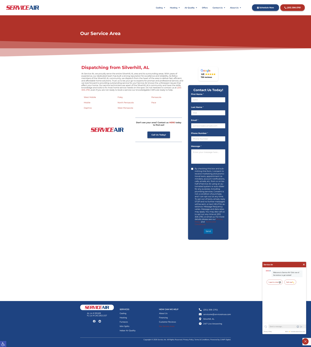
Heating (173, 7)
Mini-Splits (124, 326)
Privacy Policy (188, 339)
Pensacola (156, 97)
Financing (163, 317)
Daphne (88, 108)
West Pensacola (125, 108)
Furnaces (124, 322)
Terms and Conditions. (205, 223)
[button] (208, 74)
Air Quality (190, 7)
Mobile (87, 102)
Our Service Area (166, 326)
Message (196, 146)
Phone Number (199, 133)
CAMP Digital (225, 339)
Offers (205, 7)
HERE (172, 122)
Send (208, 231)
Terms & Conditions (201, 339)
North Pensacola (126, 102)
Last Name (197, 107)
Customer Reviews (167, 322)
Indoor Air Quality (128, 330)
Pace (153, 102)
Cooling (159, 7)
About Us (234, 7)
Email (194, 120)
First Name (197, 94)
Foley (120, 97)
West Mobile (90, 97)
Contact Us (218, 7)
